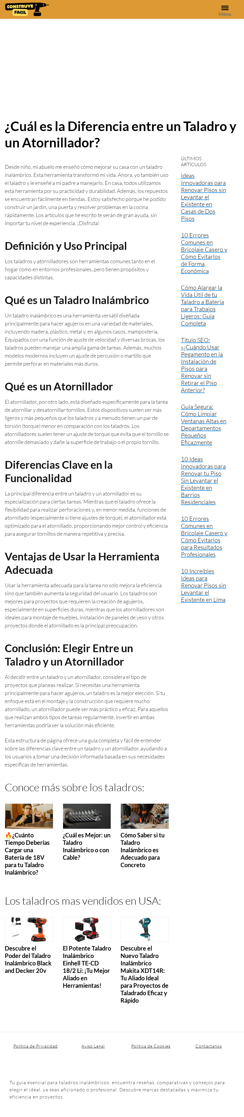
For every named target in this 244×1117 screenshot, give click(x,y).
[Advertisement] (122, 63)
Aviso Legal (93, 1046)
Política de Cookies (151, 1046)
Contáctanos (208, 1046)
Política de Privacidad (35, 1046)
